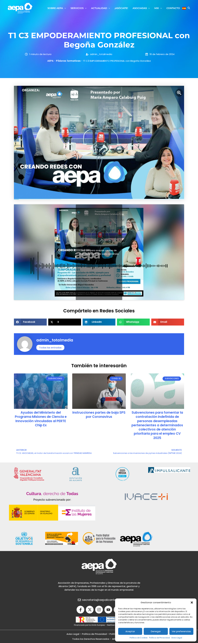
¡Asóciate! (121, 8)
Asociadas (140, 8)
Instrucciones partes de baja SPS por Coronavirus (98, 414)
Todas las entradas (50, 347)
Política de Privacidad (159, 637)
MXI (156, 8)
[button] (191, 602)
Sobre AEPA (55, 8)
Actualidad (99, 8)
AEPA (50, 60)
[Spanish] (184, 8)
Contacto (173, 8)
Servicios (77, 8)
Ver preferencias (181, 631)
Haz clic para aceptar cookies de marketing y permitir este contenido (99, 252)
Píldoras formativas (68, 60)
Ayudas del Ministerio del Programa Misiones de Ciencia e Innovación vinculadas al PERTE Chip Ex (41, 418)
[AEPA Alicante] (20, 8)
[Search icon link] (188, 8)
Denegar (156, 631)
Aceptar (130, 631)
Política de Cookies (139, 637)
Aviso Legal (176, 637)
